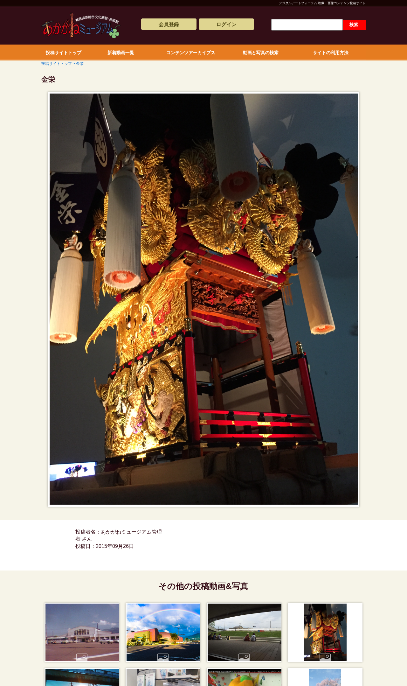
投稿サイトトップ (63, 52)
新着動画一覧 (120, 52)
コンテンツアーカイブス (190, 52)
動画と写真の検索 (261, 52)
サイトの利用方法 (330, 52)
